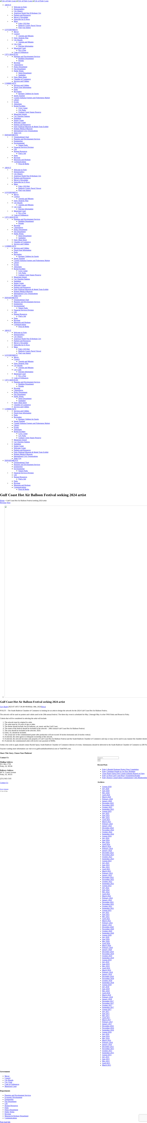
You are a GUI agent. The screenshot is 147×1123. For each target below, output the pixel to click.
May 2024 (106, 842)
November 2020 (108, 929)
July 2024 (105, 838)
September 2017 (108, 1007)
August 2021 (107, 910)
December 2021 (108, 902)
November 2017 (108, 1003)
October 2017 (107, 1005)
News (43, 707)
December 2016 (108, 1026)
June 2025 (106, 815)
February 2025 (107, 824)
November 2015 (108, 1049)
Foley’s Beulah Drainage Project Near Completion (120, 769)
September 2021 (108, 908)
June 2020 (106, 939)
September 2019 (108, 958)
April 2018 (106, 993)
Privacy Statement (4, 789)
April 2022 (106, 894)
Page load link (5, 1122)
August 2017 (107, 1009)
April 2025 (106, 820)
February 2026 (107, 799)
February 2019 (107, 972)
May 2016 (106, 1038)
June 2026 (106, 791)
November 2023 (108, 855)
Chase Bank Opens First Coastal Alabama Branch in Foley (123, 773)
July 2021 (105, 912)
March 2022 (106, 896)
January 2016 (107, 1045)
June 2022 (106, 890)
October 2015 (107, 1051)
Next (8, 503)
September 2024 (108, 834)
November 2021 (108, 904)
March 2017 (106, 1020)
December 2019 (108, 952)
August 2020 (107, 935)
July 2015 (105, 1057)
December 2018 (108, 976)
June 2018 (106, 989)
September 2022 (108, 884)
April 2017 (106, 1018)
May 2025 (106, 818)
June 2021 (106, 915)
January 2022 (107, 900)
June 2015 (106, 1059)
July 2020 (105, 937)
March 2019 (106, 970)
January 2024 (107, 851)
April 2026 (106, 795)
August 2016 (107, 1032)
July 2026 (105, 789)
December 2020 (108, 927)
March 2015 (106, 1065)
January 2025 (107, 826)
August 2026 (107, 787)
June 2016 (106, 1036)
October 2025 (107, 807)
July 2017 (105, 1011)
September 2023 (108, 859)
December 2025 (108, 803)
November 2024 (108, 830)
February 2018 (107, 997)
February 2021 (107, 923)
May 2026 (106, 793)
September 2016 (108, 1030)
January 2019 (107, 974)
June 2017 (106, 1014)
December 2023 (108, 853)
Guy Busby (4, 707)
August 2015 (107, 1055)
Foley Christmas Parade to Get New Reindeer (118, 771)
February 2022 (107, 898)
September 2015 (108, 1053)
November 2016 (108, 1028)
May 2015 (106, 1061)
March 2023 (106, 871)
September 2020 (108, 933)
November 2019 (108, 954)
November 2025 (108, 805)
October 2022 (107, 881)
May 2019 (106, 966)
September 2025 (108, 809)
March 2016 (106, 1040)
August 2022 (107, 886)
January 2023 (107, 875)
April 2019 (106, 968)
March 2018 (106, 995)
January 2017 (107, 1024)
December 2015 (108, 1047)
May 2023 (106, 867)
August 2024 (107, 836)
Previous (3, 503)
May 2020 (106, 941)
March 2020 (106, 945)
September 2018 (108, 983)
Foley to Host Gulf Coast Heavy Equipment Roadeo (121, 776)
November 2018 (108, 978)
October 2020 (107, 931)
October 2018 (107, 981)
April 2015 (106, 1063)
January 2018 (107, 999)
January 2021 (107, 925)
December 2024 (108, 828)
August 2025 (107, 811)
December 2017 (108, 1001)
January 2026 (107, 801)
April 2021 (106, 919)
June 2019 (106, 964)
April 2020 (106, 943)
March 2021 (106, 921)
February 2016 (107, 1042)
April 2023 (106, 869)
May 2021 (106, 917)
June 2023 (106, 865)
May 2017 (106, 1016)
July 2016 (105, 1034)
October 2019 (107, 956)
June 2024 (106, 840)
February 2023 (107, 873)
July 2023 (105, 863)
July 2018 (105, 987)
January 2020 (107, 950)
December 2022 (108, 877)
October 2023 (107, 857)
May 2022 (106, 892)
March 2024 (106, 846)
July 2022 (105, 888)
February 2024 (107, 848)
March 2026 (106, 797)
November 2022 (108, 879)
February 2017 (107, 1022)
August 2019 (107, 960)
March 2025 (106, 822)
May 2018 (106, 991)
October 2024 (107, 832)
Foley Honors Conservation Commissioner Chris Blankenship (124, 778)
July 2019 (105, 962)
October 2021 (107, 906)
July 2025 (105, 813)
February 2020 (107, 948)
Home (2, 501)
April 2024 (106, 844)
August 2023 (107, 861)
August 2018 (107, 985)
